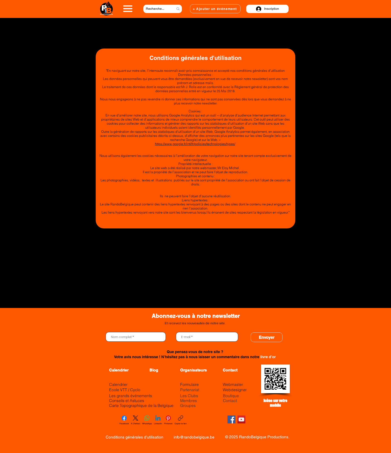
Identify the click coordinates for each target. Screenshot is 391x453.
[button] (128, 8)
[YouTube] (241, 419)
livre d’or (268, 357)
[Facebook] (231, 419)
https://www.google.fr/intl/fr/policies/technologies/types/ (195, 144)
